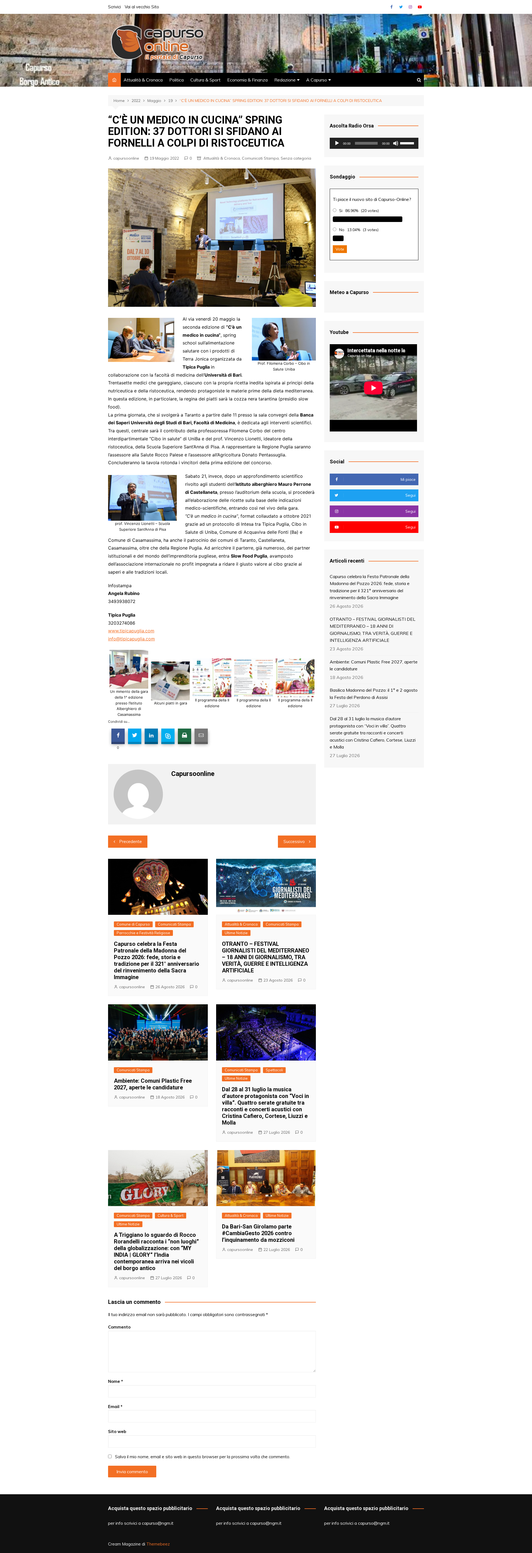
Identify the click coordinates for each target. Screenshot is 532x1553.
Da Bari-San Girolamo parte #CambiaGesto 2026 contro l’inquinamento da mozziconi (258, 1233)
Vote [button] (340, 249)
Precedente (130, 841)
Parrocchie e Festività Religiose (143, 933)
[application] (374, 143)
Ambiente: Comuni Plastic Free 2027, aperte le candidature (153, 1084)
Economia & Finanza (247, 80)
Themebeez (158, 1544)
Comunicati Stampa (260, 158)
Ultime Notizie (236, 933)
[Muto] (395, 143)
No (341, 229)
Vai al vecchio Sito (142, 6)
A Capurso (316, 80)
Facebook (391, 7)
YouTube (420, 7)
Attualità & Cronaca (143, 80)
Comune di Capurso (133, 924)
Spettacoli (274, 1070)
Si (340, 210)
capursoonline (126, 158)
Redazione (285, 80)
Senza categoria (296, 158)
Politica (176, 80)
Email (115, 1406)
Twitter (401, 7)
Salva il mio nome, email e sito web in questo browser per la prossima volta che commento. (202, 1456)
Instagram (410, 7)
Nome (115, 1381)
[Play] (337, 143)
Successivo (294, 841)
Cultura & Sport (205, 80)
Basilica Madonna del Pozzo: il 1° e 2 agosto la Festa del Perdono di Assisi (374, 693)
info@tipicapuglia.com (131, 639)
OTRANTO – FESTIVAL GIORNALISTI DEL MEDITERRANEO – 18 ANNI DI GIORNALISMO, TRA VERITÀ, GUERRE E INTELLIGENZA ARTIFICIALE (265, 957)
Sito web (117, 1431)
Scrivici (114, 6)
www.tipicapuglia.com (131, 631)
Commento (119, 1327)
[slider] (408, 143)
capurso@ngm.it (157, 1523)
